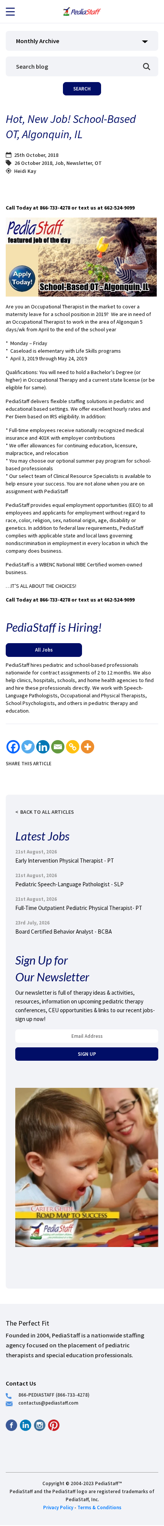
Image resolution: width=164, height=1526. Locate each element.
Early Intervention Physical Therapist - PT (64, 860)
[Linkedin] (43, 746)
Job (59, 163)
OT (98, 163)
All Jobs (44, 650)
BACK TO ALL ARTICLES (47, 811)
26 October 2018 (33, 163)
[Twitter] (28, 746)
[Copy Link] (72, 746)
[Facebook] (13, 746)
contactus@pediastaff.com (48, 1403)
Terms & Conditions (99, 1507)
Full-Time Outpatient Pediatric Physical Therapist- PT (78, 907)
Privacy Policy (58, 1507)
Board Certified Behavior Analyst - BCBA (63, 931)
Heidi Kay (25, 171)
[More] (87, 746)
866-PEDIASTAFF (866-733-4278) (54, 1395)
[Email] (57, 746)
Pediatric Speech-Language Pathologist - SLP (69, 884)
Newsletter (79, 163)
